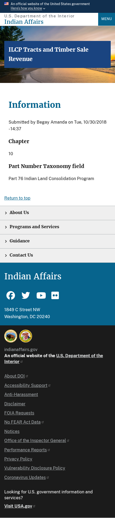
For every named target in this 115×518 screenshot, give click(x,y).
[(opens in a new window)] (10, 336)
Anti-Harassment (21, 394)
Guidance (20, 240)
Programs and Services (34, 226)
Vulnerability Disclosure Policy (34, 468)
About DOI (14, 376)
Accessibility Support (25, 385)
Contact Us (21, 255)
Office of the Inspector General (35, 440)
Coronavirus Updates (25, 477)
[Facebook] (10, 297)
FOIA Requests (19, 413)
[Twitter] (25, 297)
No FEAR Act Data (22, 422)
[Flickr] (55, 297)
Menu (106, 19)
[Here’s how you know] (57, 6)
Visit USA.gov (18, 506)
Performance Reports (25, 449)
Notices (12, 431)
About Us (19, 212)
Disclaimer (14, 403)
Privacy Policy (18, 459)
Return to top (17, 198)
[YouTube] (40, 297)
